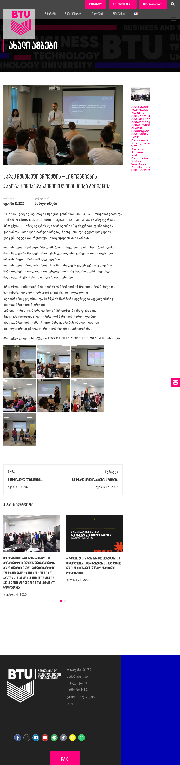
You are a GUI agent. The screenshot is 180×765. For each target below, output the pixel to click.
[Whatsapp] (81, 737)
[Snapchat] (72, 737)
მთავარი (50, 13)
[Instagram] (26, 737)
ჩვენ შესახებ (73, 13)
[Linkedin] (35, 737)
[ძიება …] (173, 4)
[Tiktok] (63, 737)
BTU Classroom (152, 4)
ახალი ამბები (46, 204)
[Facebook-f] (17, 737)
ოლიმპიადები (95, 4)
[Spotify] (54, 737)
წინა (11, 472)
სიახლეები (97, 13)
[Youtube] (45, 737)
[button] (61, 601)
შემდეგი (111, 472)
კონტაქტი (119, 13)
